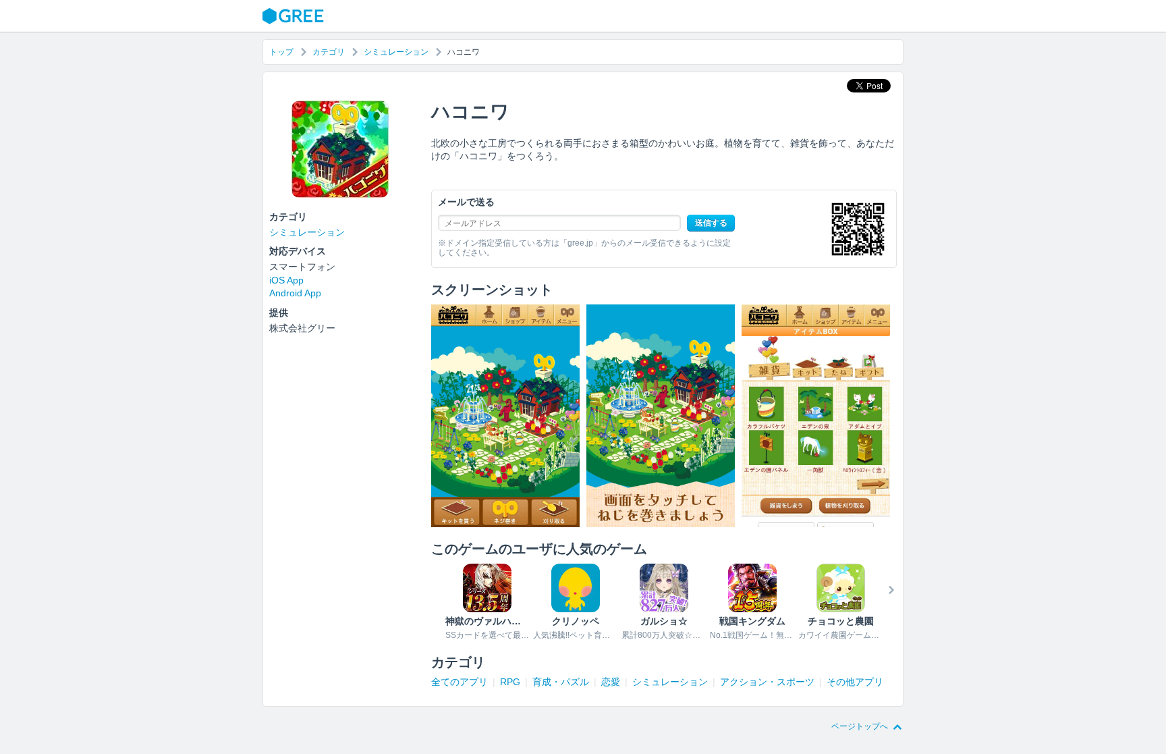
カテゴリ (328, 52)
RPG (510, 681)
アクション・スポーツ (767, 681)
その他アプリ (855, 681)
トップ (281, 52)
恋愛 (610, 681)
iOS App (286, 280)
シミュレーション (396, 52)
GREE (294, 16)
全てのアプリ (459, 681)
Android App (295, 293)
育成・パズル (560, 681)
